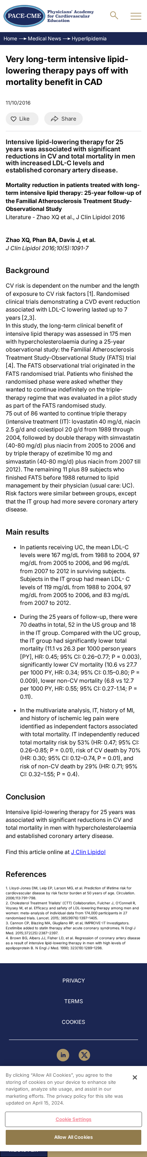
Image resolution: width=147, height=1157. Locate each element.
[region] (73, 1108)
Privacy (73, 980)
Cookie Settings (74, 1119)
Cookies (73, 1022)
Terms (73, 1001)
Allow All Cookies (73, 1137)
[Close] (135, 1077)
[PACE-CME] (49, 16)
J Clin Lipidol (88, 851)
